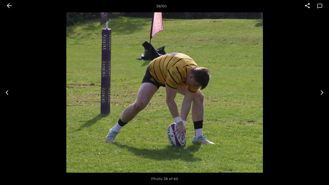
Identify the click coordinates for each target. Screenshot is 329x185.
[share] (307, 6)
